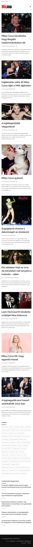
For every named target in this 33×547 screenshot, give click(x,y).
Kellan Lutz (5, 470)
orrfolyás (19, 455)
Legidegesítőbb (26, 442)
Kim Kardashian (14, 439)
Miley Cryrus (19, 430)
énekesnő (14, 445)
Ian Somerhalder (25, 458)
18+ (16, 46)
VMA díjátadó (17, 436)
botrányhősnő (6, 445)
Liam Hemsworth (14, 461)
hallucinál (27, 430)
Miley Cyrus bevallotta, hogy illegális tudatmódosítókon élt (14, 39)
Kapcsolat (23, 543)
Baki (17, 451)
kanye (18, 442)
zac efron (15, 473)
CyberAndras (8, 277)
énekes (22, 426)
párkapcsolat (15, 464)
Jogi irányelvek (20, 541)
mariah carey (22, 439)
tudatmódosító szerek (8, 430)
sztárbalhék (23, 473)
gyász (19, 445)
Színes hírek (16, 277)
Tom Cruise (5, 439)
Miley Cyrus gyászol (12, 178)
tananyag (25, 445)
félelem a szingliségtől (22, 467)
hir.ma (6, 538)
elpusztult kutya (7, 448)
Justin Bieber (26, 436)
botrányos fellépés (7, 436)
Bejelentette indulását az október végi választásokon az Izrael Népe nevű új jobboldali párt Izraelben (16, 504)
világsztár (5, 442)
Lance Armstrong (7, 473)
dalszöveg (5, 451)
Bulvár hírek (12, 46)
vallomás (16, 426)
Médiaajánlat (28, 541)
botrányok (13, 442)
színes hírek (5, 455)
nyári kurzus (16, 448)
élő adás (21, 451)
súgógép (11, 451)
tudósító (12, 455)
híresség (28, 426)
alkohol (24, 448)
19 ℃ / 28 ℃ (5, 1)
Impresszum (12, 541)
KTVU (25, 455)
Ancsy (6, 46)
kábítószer (5, 426)
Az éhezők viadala (25, 461)
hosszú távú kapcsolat (8, 467)
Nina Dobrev (5, 461)
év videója (4, 433)
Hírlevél (29, 543)
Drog (11, 426)
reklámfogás (12, 433)
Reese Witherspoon (25, 470)
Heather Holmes (6, 458)
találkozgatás (6, 464)
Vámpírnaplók (16, 458)
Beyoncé (12, 470)
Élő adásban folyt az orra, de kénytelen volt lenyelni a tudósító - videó (16, 271)
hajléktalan (21, 433)
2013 (17, 470)
